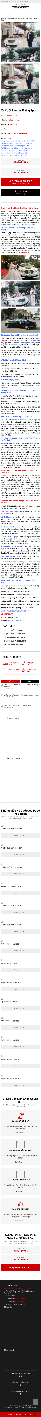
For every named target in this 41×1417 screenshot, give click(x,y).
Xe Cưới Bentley (13, 120)
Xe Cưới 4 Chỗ (12, 115)
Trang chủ (4, 18)
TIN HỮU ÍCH (30, 681)
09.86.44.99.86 (14, 1414)
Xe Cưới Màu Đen (15, 18)
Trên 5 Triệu (14, 124)
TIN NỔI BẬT (10, 681)
